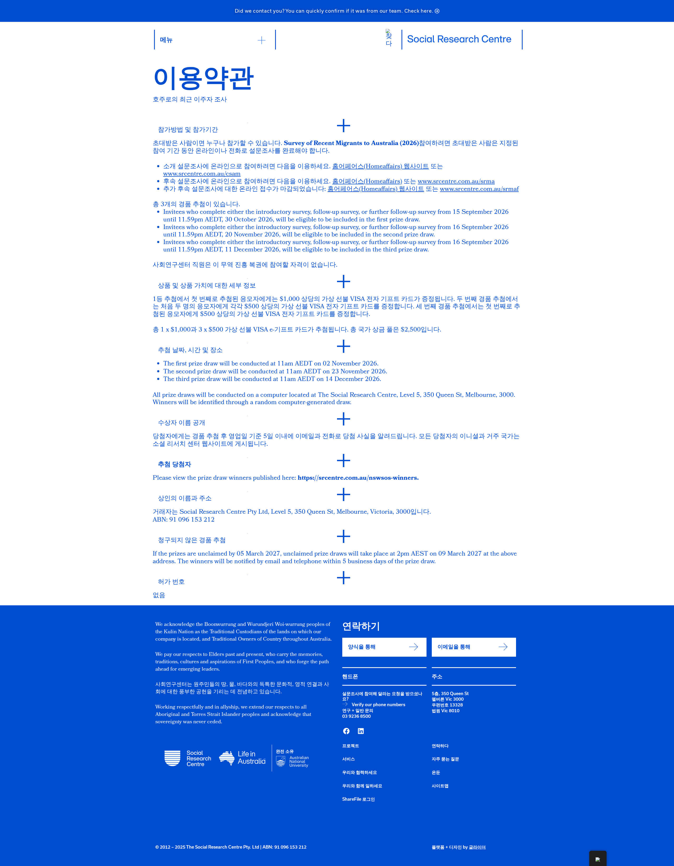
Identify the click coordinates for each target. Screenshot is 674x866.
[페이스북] (346, 731)
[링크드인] (360, 731)
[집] (459, 39)
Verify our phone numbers (378, 704)
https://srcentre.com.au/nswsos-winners (357, 478)
